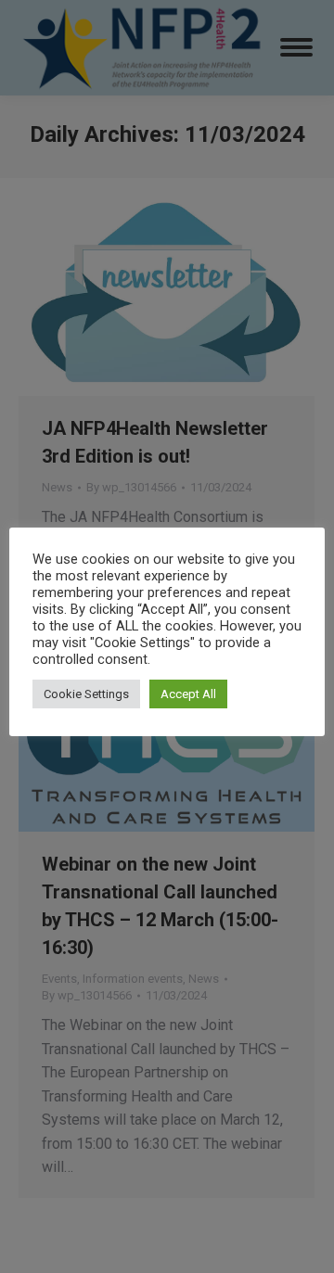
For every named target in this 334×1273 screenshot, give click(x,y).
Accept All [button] (188, 694)
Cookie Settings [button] (86, 694)
